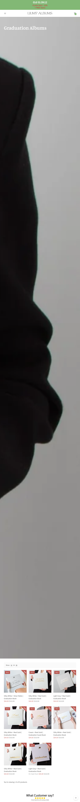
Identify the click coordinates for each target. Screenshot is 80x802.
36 (16, 665)
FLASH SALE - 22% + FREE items (40, 5)
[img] (40, 798)
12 (11, 665)
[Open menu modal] (5, 13)
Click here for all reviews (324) (40, 800)
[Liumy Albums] (40, 13)
